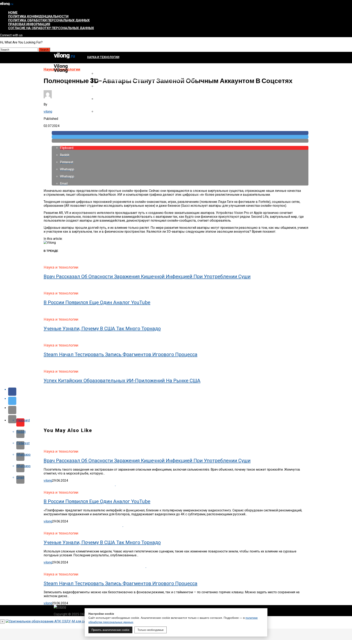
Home (13, 12)
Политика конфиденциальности (38, 16)
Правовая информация (29, 24)
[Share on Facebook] (180, 133)
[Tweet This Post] (180, 137)
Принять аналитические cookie (110, 629)
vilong (48, 111)
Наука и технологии (103, 57)
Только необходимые (151, 629)
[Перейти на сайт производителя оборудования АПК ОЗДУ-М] (54, 621)
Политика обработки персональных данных (49, 20)
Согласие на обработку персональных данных (51, 28)
